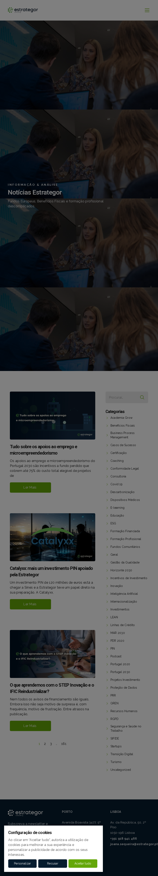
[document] (79, 438)
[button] (22, 863)
